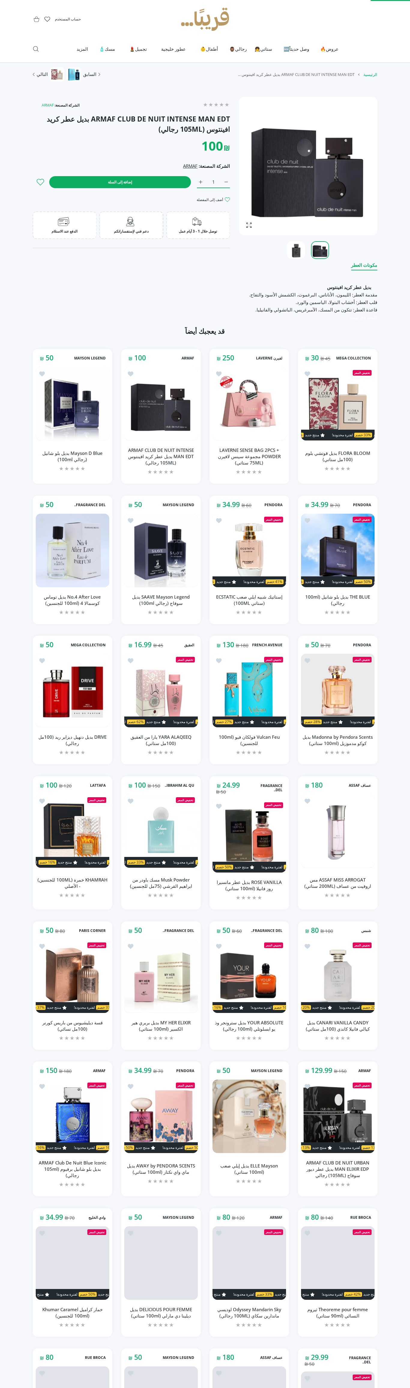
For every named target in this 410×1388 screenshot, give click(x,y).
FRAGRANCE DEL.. (90, 505)
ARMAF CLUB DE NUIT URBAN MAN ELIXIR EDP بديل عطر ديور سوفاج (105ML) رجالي (337, 1169)
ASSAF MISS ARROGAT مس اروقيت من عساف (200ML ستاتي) (337, 883)
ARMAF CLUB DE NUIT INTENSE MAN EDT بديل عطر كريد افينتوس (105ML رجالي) (161, 456)
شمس (366, 931)
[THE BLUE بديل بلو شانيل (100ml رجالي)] (338, 550)
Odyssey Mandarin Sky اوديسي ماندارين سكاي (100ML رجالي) (249, 1312)
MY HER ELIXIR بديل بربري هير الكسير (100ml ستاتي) (160, 1025)
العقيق (189, 645)
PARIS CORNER (92, 931)
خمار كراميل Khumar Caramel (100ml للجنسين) (72, 1312)
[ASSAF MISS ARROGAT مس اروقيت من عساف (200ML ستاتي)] (338, 831)
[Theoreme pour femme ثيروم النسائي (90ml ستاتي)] (338, 1263)
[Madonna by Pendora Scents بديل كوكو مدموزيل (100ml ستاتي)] (338, 690)
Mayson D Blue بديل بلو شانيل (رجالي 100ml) (72, 456)
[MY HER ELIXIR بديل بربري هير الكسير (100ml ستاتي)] (161, 976)
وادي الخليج (97, 1217)
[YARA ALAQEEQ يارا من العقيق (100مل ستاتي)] (161, 690)
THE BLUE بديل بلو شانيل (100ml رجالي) (337, 599)
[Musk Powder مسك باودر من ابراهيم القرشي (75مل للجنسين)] (161, 831)
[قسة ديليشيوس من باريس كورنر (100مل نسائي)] (72, 976)
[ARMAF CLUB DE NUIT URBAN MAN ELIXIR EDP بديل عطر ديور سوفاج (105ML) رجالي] (338, 1116)
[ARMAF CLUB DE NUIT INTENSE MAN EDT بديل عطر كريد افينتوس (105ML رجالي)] (161, 403)
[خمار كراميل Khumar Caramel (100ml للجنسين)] (72, 1263)
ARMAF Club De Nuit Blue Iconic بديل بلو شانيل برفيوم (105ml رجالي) (72, 1169)
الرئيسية (370, 74)
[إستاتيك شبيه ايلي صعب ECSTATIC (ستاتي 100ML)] (249, 550)
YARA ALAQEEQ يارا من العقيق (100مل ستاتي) (160, 740)
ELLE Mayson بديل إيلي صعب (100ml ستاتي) (249, 1169)
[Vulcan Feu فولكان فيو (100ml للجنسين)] (249, 690)
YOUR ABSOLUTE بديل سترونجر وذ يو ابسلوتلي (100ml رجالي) (249, 1025)
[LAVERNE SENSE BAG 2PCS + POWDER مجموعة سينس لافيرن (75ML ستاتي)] (249, 403)
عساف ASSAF (359, 785)
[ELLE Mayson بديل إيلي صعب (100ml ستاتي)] (249, 1116)
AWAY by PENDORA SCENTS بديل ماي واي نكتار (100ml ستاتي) (161, 1169)
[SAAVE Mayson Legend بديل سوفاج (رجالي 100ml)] (161, 550)
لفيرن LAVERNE (269, 358)
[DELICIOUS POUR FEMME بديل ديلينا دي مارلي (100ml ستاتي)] (161, 1263)
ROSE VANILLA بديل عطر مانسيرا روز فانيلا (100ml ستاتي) (249, 885)
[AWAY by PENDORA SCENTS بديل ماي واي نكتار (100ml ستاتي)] (161, 1116)
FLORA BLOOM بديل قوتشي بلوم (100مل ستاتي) (337, 456)
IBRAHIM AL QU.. (179, 785)
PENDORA (362, 505)
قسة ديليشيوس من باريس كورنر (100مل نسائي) (72, 1025)
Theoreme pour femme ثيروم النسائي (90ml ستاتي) (337, 1312)
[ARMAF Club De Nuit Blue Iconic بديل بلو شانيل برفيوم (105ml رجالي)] (72, 1116)
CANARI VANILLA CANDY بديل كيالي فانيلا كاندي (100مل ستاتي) (337, 1025)
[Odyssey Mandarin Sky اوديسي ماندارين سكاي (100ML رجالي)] (249, 1263)
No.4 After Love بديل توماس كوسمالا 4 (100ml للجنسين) (72, 599)
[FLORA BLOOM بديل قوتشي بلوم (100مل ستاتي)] (338, 403)
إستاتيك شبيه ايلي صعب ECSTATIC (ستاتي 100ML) (249, 599)
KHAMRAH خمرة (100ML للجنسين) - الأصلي (72, 883)
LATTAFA (98, 785)
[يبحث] (36, 49)
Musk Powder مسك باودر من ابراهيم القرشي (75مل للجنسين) (161, 883)
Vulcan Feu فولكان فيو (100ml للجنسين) (249, 740)
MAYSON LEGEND (90, 358)
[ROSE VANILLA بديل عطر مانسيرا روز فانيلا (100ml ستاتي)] (249, 836)
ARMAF (48, 105)
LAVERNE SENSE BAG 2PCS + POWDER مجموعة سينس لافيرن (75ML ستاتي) (249, 456)
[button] (258, 166)
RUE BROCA (360, 1217)
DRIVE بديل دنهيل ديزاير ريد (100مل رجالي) (72, 740)
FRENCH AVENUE (267, 645)
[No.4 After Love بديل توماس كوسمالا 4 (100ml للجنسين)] (72, 550)
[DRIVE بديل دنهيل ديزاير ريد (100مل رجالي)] (72, 690)
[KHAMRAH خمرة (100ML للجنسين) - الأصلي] (72, 831)
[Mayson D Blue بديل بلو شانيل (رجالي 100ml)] (72, 403)
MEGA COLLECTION (353, 358)
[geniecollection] (205, 19)
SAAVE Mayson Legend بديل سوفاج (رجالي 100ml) (161, 599)
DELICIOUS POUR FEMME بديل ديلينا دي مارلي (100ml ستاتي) (161, 1312)
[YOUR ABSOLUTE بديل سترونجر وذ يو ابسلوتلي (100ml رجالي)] (249, 976)
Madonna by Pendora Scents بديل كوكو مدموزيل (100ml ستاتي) (338, 740)
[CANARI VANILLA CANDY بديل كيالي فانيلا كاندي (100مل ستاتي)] (338, 976)
